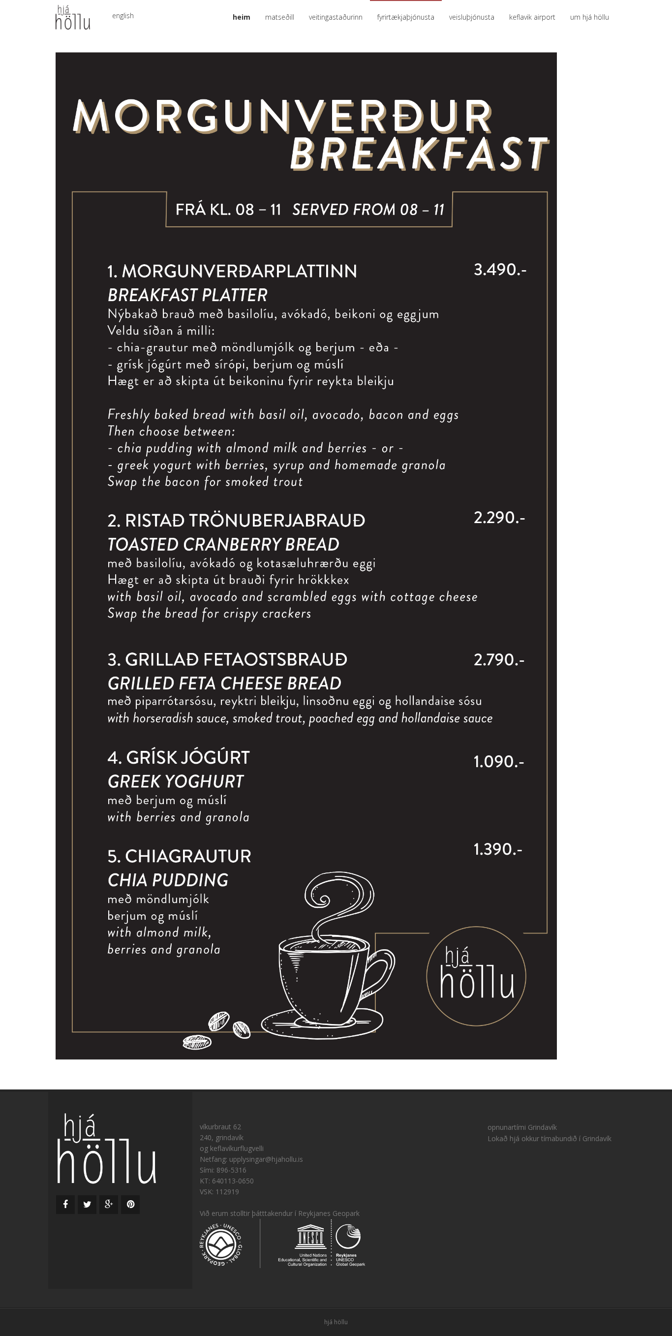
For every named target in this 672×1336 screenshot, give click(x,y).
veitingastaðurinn (336, 17)
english (123, 15)
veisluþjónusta (471, 17)
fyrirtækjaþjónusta (405, 17)
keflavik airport (532, 17)
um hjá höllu (589, 17)
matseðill (279, 17)
